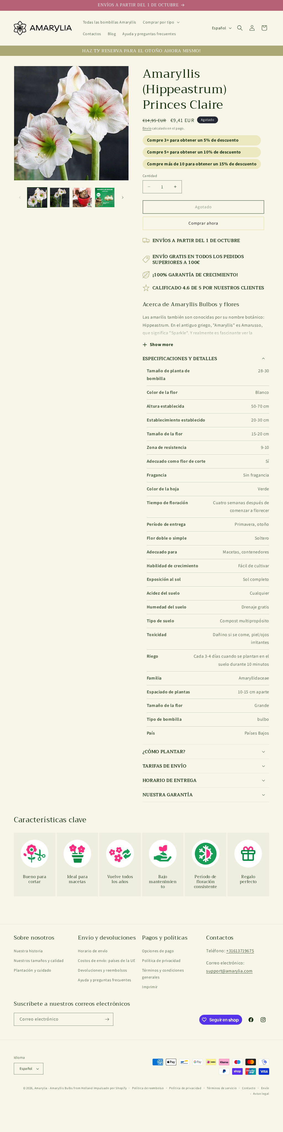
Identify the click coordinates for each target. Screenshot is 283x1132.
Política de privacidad (161, 960)
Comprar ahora (203, 223)
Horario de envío (93, 950)
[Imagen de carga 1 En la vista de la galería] (37, 197)
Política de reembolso (148, 1088)
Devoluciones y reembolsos (102, 970)
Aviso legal (261, 1093)
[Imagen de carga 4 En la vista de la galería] (104, 197)
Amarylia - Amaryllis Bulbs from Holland (64, 1088)
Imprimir (150, 986)
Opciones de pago (158, 950)
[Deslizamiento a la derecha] (123, 197)
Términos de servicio (222, 1088)
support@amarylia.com (229, 971)
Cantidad (150, 175)
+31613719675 (240, 951)
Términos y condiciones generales (163, 974)
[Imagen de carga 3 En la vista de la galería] (82, 197)
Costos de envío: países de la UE (106, 960)
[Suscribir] (107, 1019)
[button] (161, 22)
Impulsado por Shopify (110, 1088)
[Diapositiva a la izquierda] (20, 197)
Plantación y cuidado (32, 970)
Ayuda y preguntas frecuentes (104, 979)
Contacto (249, 1088)
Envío (147, 128)
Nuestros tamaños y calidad (39, 960)
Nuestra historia (28, 950)
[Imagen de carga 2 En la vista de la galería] (59, 197)
